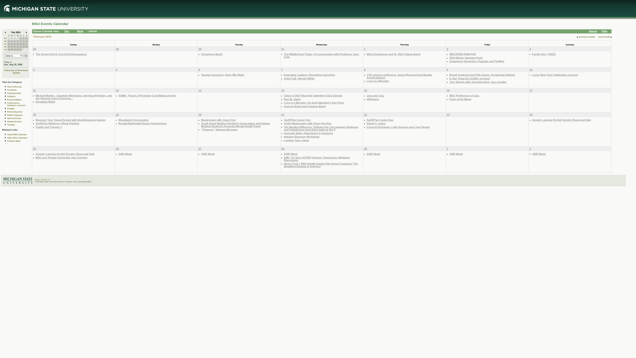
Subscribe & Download (16, 70)
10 (27, 41)
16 (24, 44)
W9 (5, 50)
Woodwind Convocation (133, 120)
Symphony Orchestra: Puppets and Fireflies (476, 61)
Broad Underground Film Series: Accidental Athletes (482, 74)
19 (12, 47)
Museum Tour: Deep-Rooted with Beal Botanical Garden (71, 120)
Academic (12, 90)
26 (12, 50)
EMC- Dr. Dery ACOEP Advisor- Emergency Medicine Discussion (317, 159)
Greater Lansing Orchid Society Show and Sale (561, 120)
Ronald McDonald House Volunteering (142, 123)
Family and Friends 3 (49, 127)
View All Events (14, 87)
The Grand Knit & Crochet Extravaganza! (61, 54)
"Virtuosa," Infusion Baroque (219, 129)
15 (21, 44)
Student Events (14, 121)
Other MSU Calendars (17, 138)
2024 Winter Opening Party (466, 57)
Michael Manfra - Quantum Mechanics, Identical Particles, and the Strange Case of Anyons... (74, 97)
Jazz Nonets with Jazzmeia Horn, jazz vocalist (477, 82)
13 (15, 44)
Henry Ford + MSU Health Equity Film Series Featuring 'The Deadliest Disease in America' (321, 165)
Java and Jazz (375, 95)
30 (15, 38)
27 (15, 50)
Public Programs (15, 115)
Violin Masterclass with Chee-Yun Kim (307, 123)
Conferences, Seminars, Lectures (16, 104)
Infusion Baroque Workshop (301, 136)
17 (27, 44)
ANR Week (125, 153)
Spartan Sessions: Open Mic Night (222, 74)
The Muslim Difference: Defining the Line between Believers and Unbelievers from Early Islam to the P (321, 128)
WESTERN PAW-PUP (462, 54)
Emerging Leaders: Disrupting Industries (309, 74)
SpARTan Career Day (297, 120)
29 (12, 38)
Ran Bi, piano (292, 99)
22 (21, 47)
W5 (5, 38)
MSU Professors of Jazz (464, 95)
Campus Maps (14, 141)
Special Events (14, 118)
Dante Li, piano (376, 123)
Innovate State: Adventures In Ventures (308, 133)
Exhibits (11, 109)
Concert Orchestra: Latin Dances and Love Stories (398, 127)
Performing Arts (14, 112)
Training (11, 125)
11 (9, 44)
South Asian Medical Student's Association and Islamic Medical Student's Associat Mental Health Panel (235, 125)
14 (18, 44)
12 (12, 44)
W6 (5, 41)
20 (15, 47)
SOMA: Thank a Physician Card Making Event (147, 95)
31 (18, 38)
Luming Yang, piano (296, 140)
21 (18, 47)
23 (24, 47)
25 (9, 50)
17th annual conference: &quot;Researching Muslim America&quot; (399, 76)
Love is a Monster (378, 81)
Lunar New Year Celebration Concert (555, 74)
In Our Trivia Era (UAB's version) (469, 78)
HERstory (373, 99)
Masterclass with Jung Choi (218, 120)
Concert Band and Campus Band (305, 106)
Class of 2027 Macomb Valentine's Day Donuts (313, 95)
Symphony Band (211, 54)
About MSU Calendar (17, 134)
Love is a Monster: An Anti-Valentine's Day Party (314, 102)
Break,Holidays (14, 100)
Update (16, 73)
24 (27, 47)
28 (9, 38)
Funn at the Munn (460, 99)
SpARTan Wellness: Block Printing (57, 123)
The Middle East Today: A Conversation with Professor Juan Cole (321, 56)
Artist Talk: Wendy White (299, 78)
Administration (14, 93)
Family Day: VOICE (544, 54)
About (37, 180)
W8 (5, 47)
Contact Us (45, 180)
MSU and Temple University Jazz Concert (61, 157)
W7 (5, 44)
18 (9, 47)
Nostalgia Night (45, 101)
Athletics (11, 96)
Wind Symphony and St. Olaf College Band (393, 54)
